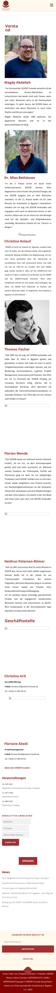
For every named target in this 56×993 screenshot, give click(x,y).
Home (5, 974)
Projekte (22, 974)
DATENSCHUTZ (35, 978)
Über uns (13, 974)
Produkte (41, 974)
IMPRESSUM (9, 982)
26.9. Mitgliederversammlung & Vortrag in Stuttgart (25, 878)
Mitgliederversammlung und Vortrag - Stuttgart (21, 788)
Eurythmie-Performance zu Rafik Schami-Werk (23, 883)
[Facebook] (24, 965)
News (16, 978)
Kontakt (23, 978)
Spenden (28, 861)
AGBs (46, 978)
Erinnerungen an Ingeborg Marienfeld (19, 888)
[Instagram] (31, 965)
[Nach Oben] (28, 970)
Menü (51, 5)
